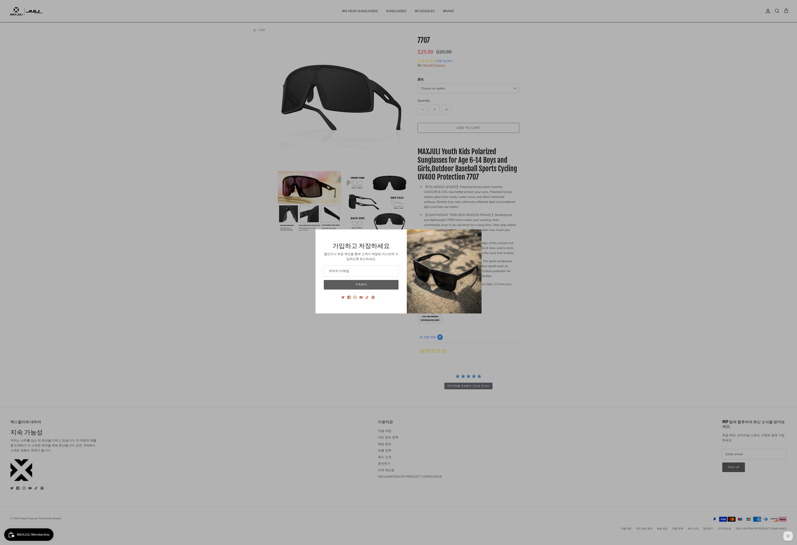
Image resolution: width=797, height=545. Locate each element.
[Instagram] (355, 297)
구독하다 (361, 284)
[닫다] (476, 234)
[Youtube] (361, 297)
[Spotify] (373, 297)
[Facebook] (349, 297)
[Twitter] (343, 297)
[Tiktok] (367, 297)
